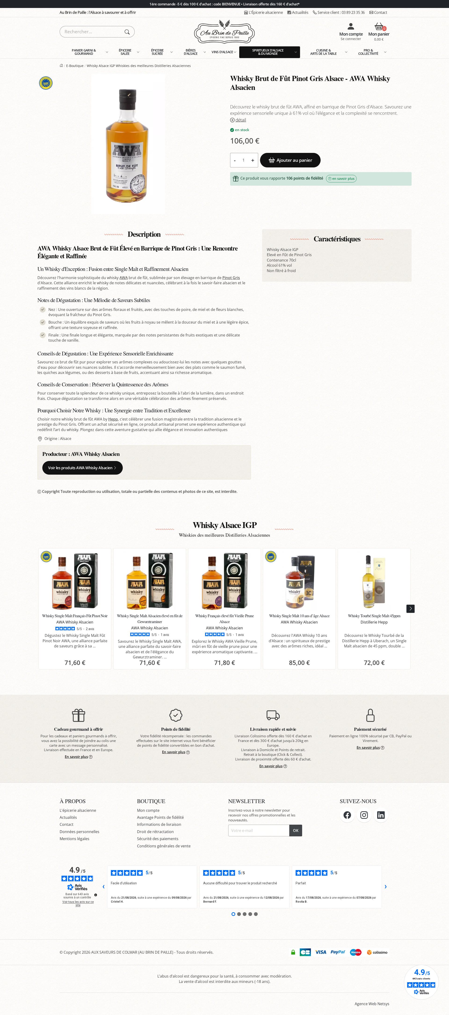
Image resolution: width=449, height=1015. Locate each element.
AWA (123, 277)
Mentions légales (74, 838)
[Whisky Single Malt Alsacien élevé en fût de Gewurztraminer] (150, 581)
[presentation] (410, 609)
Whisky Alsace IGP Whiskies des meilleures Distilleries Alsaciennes (139, 65)
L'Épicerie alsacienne (266, 12)
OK (295, 830)
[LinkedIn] (380, 815)
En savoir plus (76, 756)
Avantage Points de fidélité (160, 817)
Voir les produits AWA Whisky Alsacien (80, 467)
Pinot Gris (231, 277)
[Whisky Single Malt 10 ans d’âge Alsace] (299, 581)
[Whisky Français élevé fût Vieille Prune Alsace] (224, 581)
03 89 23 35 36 (341, 12)
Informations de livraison (159, 824)
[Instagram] (364, 815)
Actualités (300, 12)
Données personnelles (79, 831)
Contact (380, 12)
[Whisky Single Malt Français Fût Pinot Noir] (75, 581)
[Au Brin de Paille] (61, 65)
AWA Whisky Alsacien (95, 454)
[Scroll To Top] (441, 1007)
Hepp (113, 419)
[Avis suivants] (385, 887)
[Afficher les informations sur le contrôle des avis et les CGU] (96, 895)
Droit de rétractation (155, 831)
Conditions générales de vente (164, 846)
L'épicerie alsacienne (78, 810)
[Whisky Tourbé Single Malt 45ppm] (374, 581)
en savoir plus (343, 178)
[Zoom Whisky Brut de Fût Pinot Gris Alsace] (128, 144)
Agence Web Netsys (372, 1003)
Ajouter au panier (294, 160)
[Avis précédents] (103, 887)
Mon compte (148, 810)
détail (240, 120)
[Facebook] (347, 815)
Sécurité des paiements (157, 838)
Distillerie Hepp (374, 622)
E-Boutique (74, 65)
